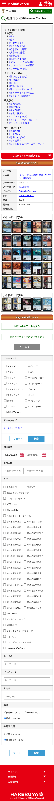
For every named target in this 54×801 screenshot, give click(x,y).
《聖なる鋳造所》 (17, 46)
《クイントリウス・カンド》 (23, 119)
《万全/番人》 (15, 134)
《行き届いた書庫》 (18, 49)
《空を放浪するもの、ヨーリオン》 (26, 143)
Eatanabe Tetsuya (27, 191)
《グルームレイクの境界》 (22, 62)
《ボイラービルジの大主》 (22, 92)
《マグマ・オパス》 (18, 116)
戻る (27, 346)
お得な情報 (13, 781)
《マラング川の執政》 (19, 95)
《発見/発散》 (15, 110)
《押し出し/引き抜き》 (20, 123)
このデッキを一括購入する (26, 155)
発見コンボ (24, 187)
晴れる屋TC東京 (26, 195)
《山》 (11, 39)
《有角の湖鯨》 (16, 86)
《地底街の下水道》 (18, 59)
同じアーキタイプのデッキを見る (27, 336)
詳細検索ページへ (43, 11)
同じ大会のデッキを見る (27, 326)
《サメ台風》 (15, 140)
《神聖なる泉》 (16, 43)
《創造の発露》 (16, 113)
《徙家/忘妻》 (15, 103)
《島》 (11, 36)
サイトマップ (14, 772)
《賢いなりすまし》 (18, 76)
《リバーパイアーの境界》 (22, 65)
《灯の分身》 (15, 79)
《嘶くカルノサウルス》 (20, 89)
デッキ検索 (11, 11)
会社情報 (12, 776)
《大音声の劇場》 (17, 52)
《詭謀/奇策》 (15, 107)
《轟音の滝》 (15, 55)
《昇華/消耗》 (15, 131)
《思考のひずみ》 (17, 137)
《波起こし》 (15, 83)
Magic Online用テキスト (27, 163)
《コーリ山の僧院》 (18, 68)
